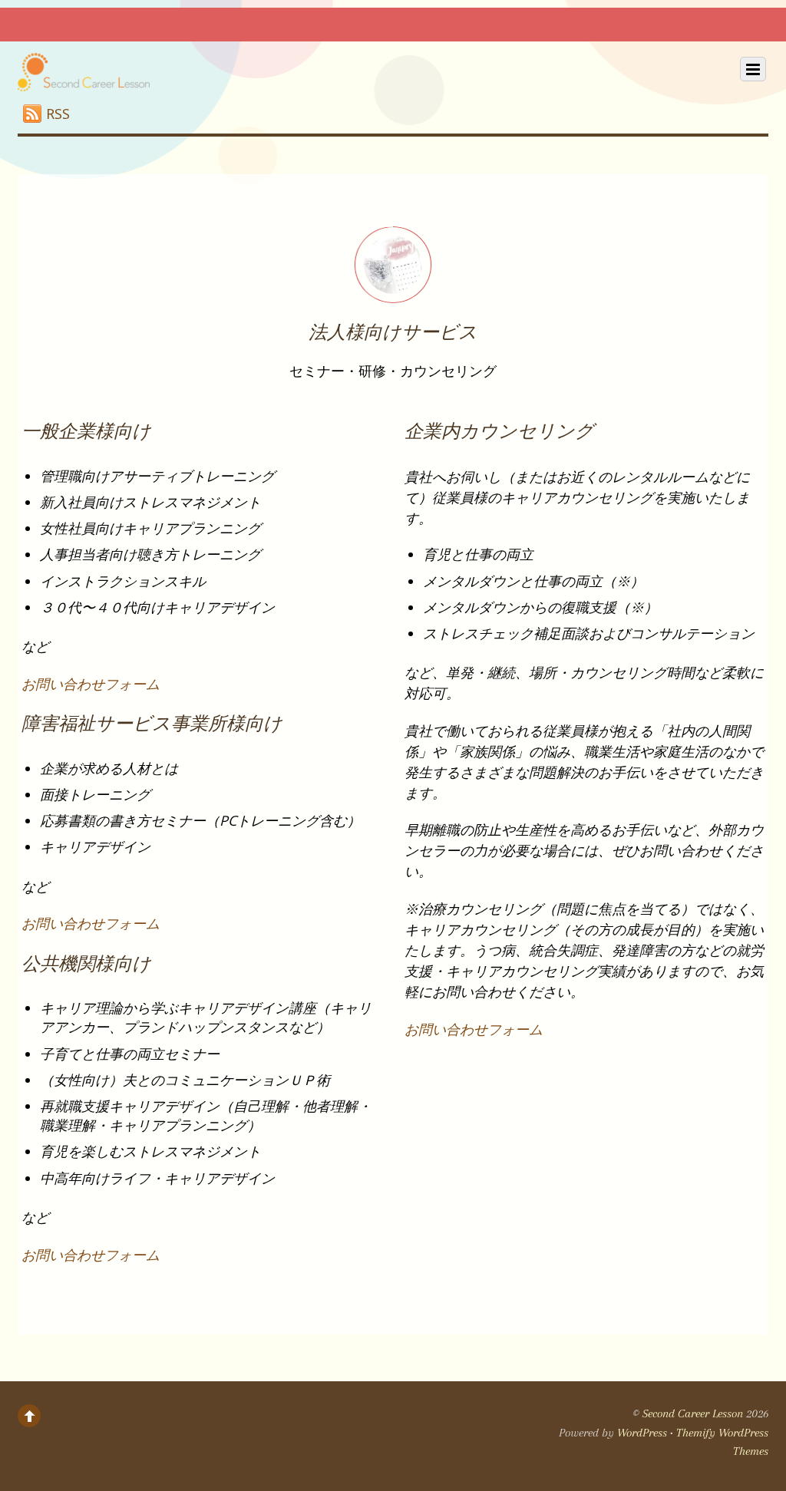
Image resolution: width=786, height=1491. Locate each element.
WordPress (642, 1433)
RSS (58, 113)
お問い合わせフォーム (90, 684)
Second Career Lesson (692, 1413)
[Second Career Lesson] (84, 78)
